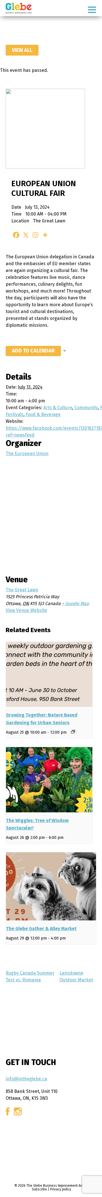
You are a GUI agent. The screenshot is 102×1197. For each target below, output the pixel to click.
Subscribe (39, 1189)
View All (22, 50)
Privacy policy (60, 1189)
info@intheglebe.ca (26, 1079)
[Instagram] (35, 235)
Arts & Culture (57, 407)
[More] (45, 235)
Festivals (15, 414)
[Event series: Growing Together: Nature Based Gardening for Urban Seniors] (73, 731)
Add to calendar (33, 351)
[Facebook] (16, 235)
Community (86, 407)
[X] (26, 235)
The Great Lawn (22, 590)
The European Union (27, 453)
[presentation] (49, 674)
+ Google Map (75, 603)
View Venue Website (26, 610)
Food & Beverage (43, 414)
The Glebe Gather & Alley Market (41, 928)
